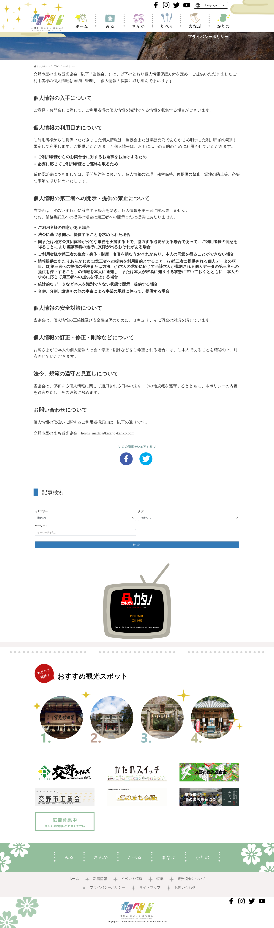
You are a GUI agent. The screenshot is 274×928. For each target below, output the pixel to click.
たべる (135, 857)
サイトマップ (149, 887)
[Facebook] (127, 459)
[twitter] (147, 459)
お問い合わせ (185, 887)
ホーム (73, 879)
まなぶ (169, 857)
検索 (137, 544)
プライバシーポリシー (107, 887)
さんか (101, 857)
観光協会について (191, 879)
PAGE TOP (257, 890)
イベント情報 (131, 879)
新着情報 (100, 879)
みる (69, 857)
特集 (159, 879)
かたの (203, 857)
